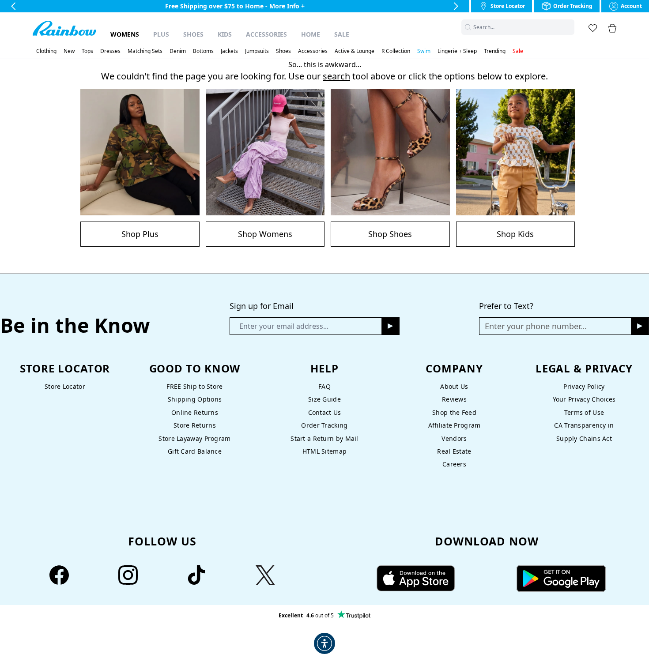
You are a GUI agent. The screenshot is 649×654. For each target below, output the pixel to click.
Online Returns (194, 412)
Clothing (46, 51)
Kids (225, 34)
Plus (161, 34)
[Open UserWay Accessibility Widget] (324, 643)
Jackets (229, 51)
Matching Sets (145, 51)
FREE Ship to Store (194, 386)
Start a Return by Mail (324, 438)
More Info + (287, 6)
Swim (423, 51)
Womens (124, 34)
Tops (87, 51)
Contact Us (324, 412)
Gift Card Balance (195, 451)
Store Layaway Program (194, 438)
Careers (454, 464)
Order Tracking (324, 425)
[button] (569, 27)
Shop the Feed (454, 412)
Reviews (454, 399)
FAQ (324, 386)
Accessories (266, 34)
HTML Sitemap (324, 451)
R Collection (395, 51)
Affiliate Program (454, 425)
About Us (454, 386)
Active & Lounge (354, 51)
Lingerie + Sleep (457, 51)
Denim (178, 51)
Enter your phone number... (536, 326)
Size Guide (324, 399)
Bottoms (203, 51)
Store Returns (195, 425)
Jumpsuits (257, 51)
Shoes (193, 34)
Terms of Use (584, 412)
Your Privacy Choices (584, 399)
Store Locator (65, 386)
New (69, 51)
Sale (341, 34)
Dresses (110, 51)
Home (310, 34)
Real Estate (454, 451)
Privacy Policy (583, 386)
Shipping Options (195, 399)
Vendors (454, 438)
